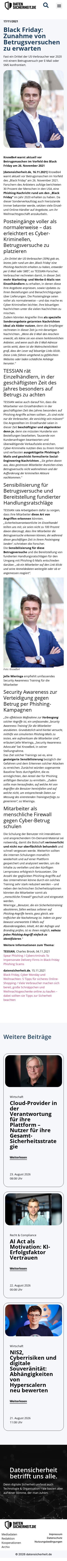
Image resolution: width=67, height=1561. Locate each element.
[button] (59, 6)
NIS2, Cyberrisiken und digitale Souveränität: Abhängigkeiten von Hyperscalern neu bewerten (33, 1371)
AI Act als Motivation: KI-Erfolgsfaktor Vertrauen (30, 1249)
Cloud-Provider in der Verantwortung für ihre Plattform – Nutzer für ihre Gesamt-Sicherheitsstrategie (33, 1124)
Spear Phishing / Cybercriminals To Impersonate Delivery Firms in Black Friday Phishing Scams (31, 960)
